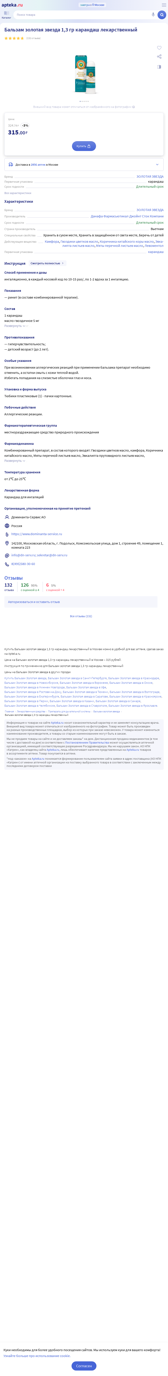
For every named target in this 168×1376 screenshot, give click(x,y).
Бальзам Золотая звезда (106, 711)
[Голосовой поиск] (153, 14)
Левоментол (154, 245)
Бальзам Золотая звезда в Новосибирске (31, 683)
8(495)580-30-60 (23, 564)
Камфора (52, 241)
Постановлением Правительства (87, 742)
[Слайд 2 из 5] (82, 101)
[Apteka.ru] (12, 5)
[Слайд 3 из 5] (84, 101)
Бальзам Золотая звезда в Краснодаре (133, 678)
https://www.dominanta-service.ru (36, 534)
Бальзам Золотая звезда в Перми (26, 701)
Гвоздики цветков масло (79, 241)
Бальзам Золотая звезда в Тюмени (85, 692)
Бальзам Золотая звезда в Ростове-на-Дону (32, 692)
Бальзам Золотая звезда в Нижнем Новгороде (34, 687)
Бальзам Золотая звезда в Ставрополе (81, 706)
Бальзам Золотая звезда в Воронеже (84, 683)
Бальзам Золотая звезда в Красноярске (135, 696)
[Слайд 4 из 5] (86, 101)
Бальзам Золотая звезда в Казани (72, 701)
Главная (9, 711)
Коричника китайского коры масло (127, 241)
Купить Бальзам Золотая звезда (25, 678)
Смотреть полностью (45, 263)
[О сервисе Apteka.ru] (164, 5)
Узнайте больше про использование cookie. (37, 1356)
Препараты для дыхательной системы (69, 711)
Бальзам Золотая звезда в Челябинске (29, 706)
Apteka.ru (57, 723)
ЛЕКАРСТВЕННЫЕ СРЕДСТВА (31, 711)
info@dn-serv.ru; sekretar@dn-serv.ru (39, 555)
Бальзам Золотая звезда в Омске (130, 683)
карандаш (156, 251)
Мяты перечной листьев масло (119, 245)
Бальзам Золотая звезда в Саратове (84, 696)
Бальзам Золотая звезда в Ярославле (132, 706)
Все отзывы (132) (81, 616)
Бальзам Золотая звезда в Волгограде (134, 692)
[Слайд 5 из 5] (88, 101)
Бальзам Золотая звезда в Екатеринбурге (31, 696)
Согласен (84, 1365)
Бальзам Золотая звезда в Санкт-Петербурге (77, 678)
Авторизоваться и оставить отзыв (34, 602)
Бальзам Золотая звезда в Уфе (86, 687)
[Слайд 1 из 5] (80, 101)
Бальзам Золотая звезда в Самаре (118, 701)
